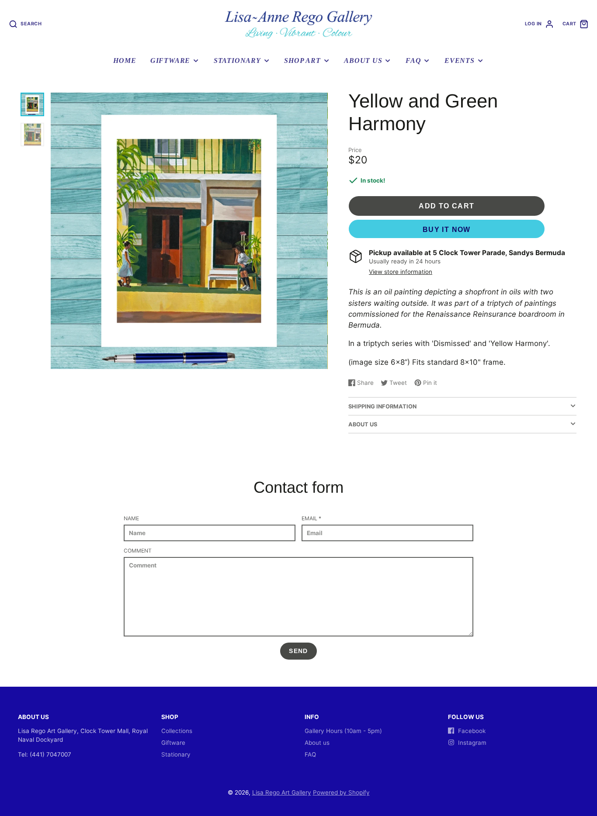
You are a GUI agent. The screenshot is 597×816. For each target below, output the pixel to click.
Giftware (170, 61)
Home (124, 61)
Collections (176, 730)
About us (363, 61)
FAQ (413, 61)
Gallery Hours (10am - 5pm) (343, 730)
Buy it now (447, 229)
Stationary (237, 61)
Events (459, 61)
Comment (138, 550)
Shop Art (302, 61)
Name (131, 518)
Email (311, 518)
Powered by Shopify (341, 792)
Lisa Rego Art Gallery (281, 792)
